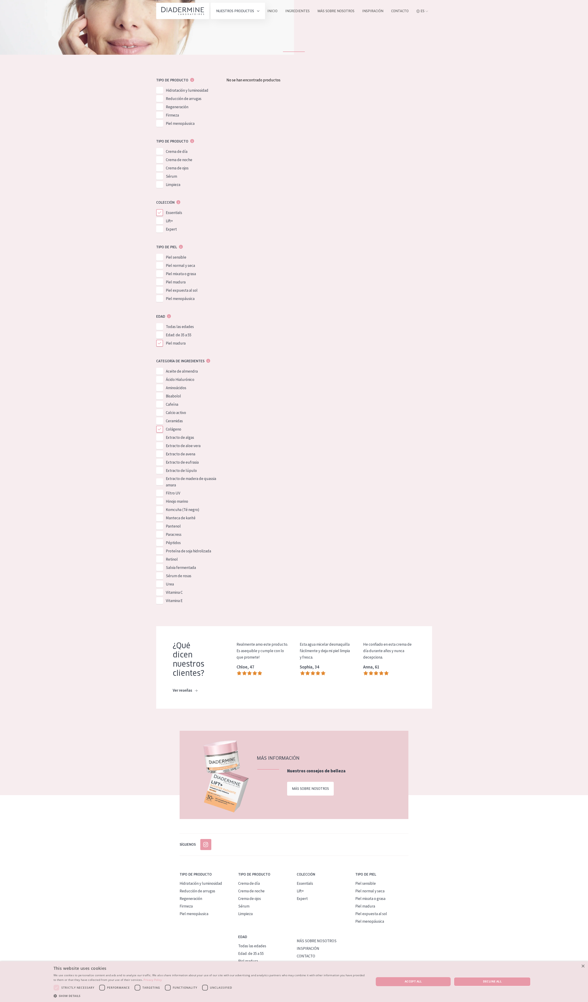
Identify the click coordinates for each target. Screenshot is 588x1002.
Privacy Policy (153, 980)
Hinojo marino (177, 501)
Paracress (173, 534)
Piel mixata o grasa (181, 273)
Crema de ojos (177, 168)
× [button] (583, 966)
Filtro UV (173, 493)
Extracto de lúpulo (181, 470)
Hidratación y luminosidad (187, 90)
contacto (400, 11)
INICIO (272, 11)
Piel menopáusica (180, 123)
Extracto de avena (180, 454)
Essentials (174, 212)
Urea (170, 584)
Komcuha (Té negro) (182, 509)
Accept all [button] (413, 981)
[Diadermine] (182, 11)
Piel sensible (176, 257)
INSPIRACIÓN (372, 11)
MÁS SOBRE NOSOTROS (335, 11)
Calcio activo (176, 412)
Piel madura (176, 282)
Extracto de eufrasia (182, 462)
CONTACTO (306, 956)
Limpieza (173, 184)
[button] (209, 996)
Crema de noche (179, 159)
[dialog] (294, 981)
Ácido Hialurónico (180, 379)
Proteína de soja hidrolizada (188, 551)
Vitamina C (174, 592)
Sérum (171, 176)
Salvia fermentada (181, 567)
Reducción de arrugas (183, 98)
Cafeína (172, 404)
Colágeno (173, 429)
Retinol (172, 559)
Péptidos (173, 542)
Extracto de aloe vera (183, 445)
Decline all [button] (492, 981)
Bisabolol (173, 396)
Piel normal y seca (180, 265)
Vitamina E (174, 600)
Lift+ (169, 220)
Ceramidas (174, 420)
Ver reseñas (183, 690)
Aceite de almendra (182, 371)
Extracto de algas (180, 437)
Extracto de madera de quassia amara (191, 482)
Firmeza (172, 115)
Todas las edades (180, 326)
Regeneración (177, 106)
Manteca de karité (180, 517)
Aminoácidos (176, 387)
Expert (171, 229)
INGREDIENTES (297, 11)
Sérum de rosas (178, 575)
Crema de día (176, 151)
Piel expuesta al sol (182, 290)
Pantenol (173, 526)
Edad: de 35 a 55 (178, 334)
